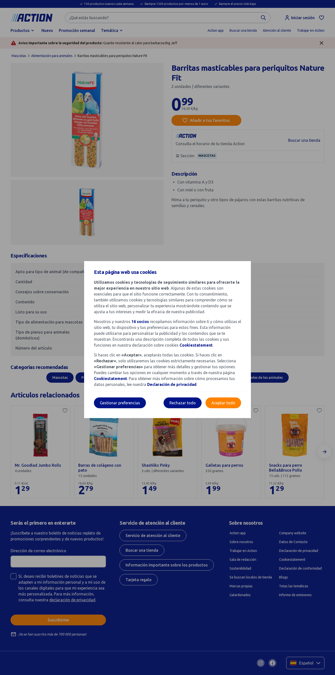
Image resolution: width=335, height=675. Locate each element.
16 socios (140, 321)
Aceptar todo (223, 403)
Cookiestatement (196, 345)
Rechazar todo (182, 403)
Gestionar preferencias (120, 403)
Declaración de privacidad (171, 384)
